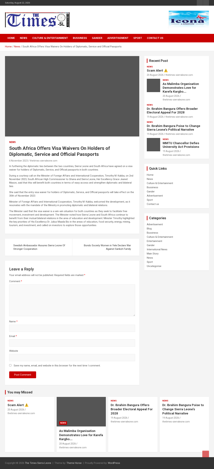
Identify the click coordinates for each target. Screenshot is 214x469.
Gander (97, 38)
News (23, 38)
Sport (137, 38)
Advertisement (117, 38)
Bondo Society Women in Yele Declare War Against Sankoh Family (107, 247)
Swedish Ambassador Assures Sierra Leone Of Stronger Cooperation (39, 247)
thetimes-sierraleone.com (43, 160)
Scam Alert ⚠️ (157, 70)
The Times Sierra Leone (38, 462)
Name (13, 321)
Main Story (152, 253)
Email (13, 336)
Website (13, 350)
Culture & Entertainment (50, 38)
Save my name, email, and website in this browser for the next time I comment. (57, 365)
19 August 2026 (155, 116)
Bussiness (80, 38)
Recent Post (158, 61)
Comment (15, 281)
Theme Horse (74, 462)
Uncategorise (154, 266)
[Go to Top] (205, 454)
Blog (149, 228)
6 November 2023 (18, 160)
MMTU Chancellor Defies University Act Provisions (181, 145)
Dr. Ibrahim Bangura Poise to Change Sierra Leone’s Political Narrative (173, 128)
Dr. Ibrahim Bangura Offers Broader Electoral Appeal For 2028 (172, 110)
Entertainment (154, 241)
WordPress (114, 462)
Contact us (155, 38)
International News (157, 249)
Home (11, 38)
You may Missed (19, 392)
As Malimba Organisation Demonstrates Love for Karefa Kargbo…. (181, 87)
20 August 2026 (155, 75)
